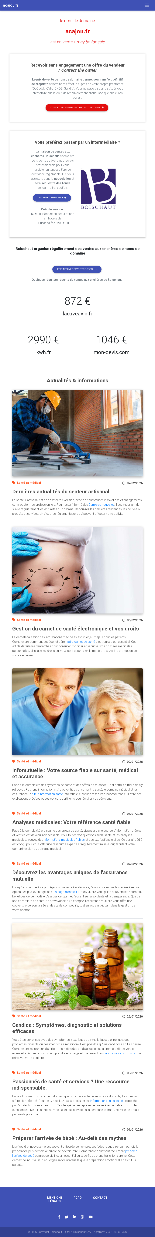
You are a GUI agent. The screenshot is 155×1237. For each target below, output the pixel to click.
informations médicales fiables (64, 839)
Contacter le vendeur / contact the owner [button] (75, 107)
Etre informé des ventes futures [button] (75, 269)
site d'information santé (47, 794)
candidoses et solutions (119, 1053)
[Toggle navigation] (147, 5)
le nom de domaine (77, 20)
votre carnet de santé (81, 641)
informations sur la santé (106, 1101)
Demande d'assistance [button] (50, 197)
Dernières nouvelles (101, 504)
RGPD (78, 1197)
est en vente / (77, 41)
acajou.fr (77, 31)
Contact (100, 1197)
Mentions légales (55, 1199)
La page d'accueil (65, 892)
